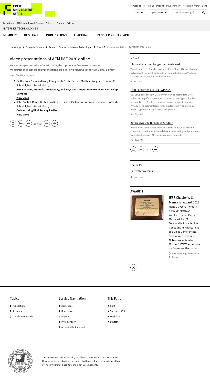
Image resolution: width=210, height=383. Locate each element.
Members (10, 35)
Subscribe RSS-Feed (120, 311)
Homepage (135, 5)
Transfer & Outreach (112, 35)
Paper (175, 257)
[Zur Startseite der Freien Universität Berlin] (27, 10)
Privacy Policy (173, 5)
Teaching (81, 35)
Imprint (160, 5)
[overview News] (13, 124)
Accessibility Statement (195, 5)
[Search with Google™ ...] (203, 12)
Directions (148, 5)
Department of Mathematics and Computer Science (29, 23)
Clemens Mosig (39, 81)
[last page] (55, 124)
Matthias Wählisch (37, 85)
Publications (56, 35)
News (100, 47)
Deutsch (114, 321)
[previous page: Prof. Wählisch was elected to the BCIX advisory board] (29, 124)
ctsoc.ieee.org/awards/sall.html (188, 253)
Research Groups (57, 47)
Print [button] (112, 305)
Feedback (115, 316)
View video (22, 98)
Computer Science (66, 23)
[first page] (21, 124)
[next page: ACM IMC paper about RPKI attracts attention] (47, 124)
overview (138, 177)
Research (31, 35)
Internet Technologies (20, 28)
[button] (140, 13)
